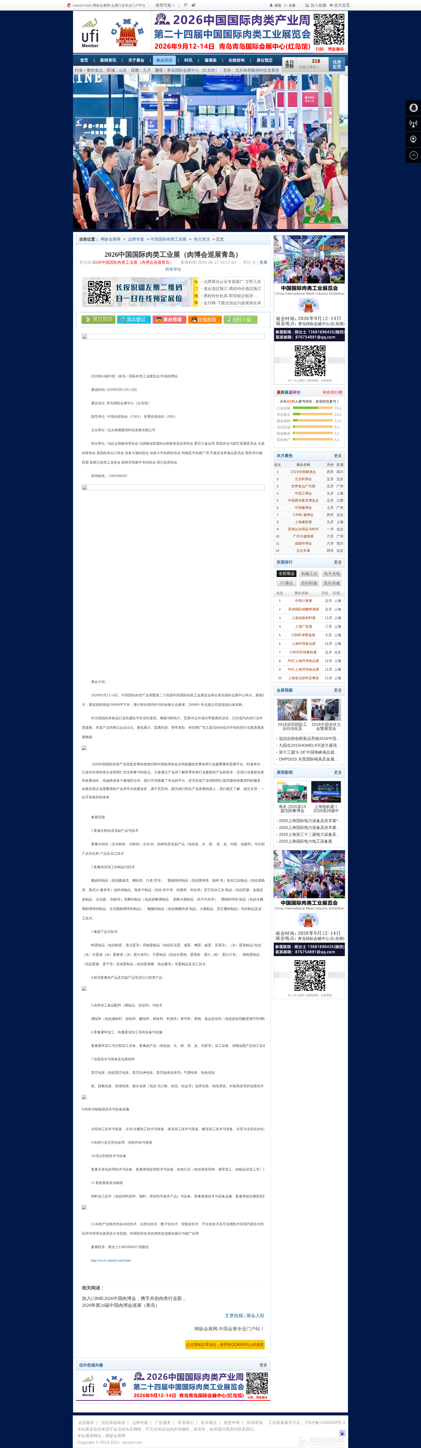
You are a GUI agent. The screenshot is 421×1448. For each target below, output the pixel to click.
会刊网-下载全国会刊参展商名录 (232, 303)
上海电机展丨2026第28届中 (326, 808)
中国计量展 (303, 601)
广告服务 (163, 1422)
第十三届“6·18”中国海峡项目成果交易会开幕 (318, 752)
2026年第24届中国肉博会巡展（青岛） (121, 1305)
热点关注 (202, 239)
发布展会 (209, 1422)
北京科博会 (303, 479)
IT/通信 (286, 583)
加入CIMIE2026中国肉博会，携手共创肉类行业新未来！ (139, 1298)
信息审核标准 (113, 1422)
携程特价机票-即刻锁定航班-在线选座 (237, 295)
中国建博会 (303, 508)
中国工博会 (303, 493)
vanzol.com (132, 1442)
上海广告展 (303, 626)
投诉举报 (255, 1422)
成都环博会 (303, 543)
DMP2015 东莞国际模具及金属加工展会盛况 (318, 759)
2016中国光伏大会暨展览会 (326, 726)
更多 (263, 1365)
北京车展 (303, 551)
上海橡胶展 (303, 522)
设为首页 (342, 5)
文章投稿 (234, 1315)
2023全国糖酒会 (303, 472)
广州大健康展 (303, 536)
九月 (147, 70)
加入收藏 (318, 5)
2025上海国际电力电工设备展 (305, 841)
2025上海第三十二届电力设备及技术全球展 (317, 834)
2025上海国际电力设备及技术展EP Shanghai (319, 827)
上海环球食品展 (304, 644)
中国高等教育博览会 (303, 501)
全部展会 (287, 573)
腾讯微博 (185, 5)
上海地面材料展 (304, 618)
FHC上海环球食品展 (303, 661)
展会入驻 (255, 1315)
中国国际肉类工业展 (168, 239)
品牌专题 (136, 239)
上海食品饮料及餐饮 (303, 678)
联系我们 (186, 1422)
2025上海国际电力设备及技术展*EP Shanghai (320, 820)
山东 (123, 70)
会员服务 (86, 1422)
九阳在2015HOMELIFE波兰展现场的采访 (316, 745)
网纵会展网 (111, 239)
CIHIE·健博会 (303, 515)
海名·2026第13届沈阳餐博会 (292, 808)
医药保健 (332, 583)
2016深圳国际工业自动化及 (292, 726)
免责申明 (232, 1422)
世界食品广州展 (303, 486)
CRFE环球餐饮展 (303, 652)
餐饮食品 (95, 70)
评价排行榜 (332, 392)
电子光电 (332, 573)
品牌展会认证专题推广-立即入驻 (232, 281)
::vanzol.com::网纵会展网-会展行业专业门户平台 (108, 5)
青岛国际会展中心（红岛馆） (193, 70)
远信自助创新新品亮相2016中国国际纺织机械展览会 (325, 738)
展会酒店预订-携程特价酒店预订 (232, 288)
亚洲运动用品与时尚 (303, 529)
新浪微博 (193, 5)
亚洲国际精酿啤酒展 (303, 609)
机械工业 (309, 573)
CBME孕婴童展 (303, 635)
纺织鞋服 (309, 583)
